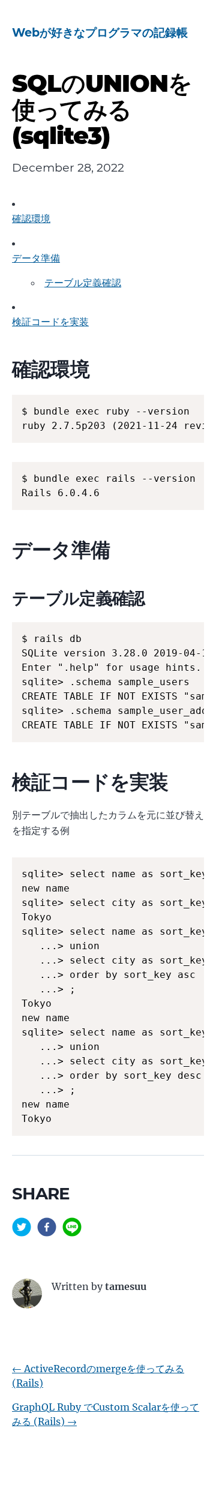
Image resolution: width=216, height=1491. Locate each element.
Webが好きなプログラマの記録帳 (100, 32)
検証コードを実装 (50, 322)
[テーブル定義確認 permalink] (6, 598)
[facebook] (46, 1228)
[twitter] (21, 1228)
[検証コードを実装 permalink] (6, 782)
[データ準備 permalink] (6, 550)
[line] (72, 1228)
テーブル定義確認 (82, 283)
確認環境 (31, 218)
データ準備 (36, 258)
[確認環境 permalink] (6, 369)
